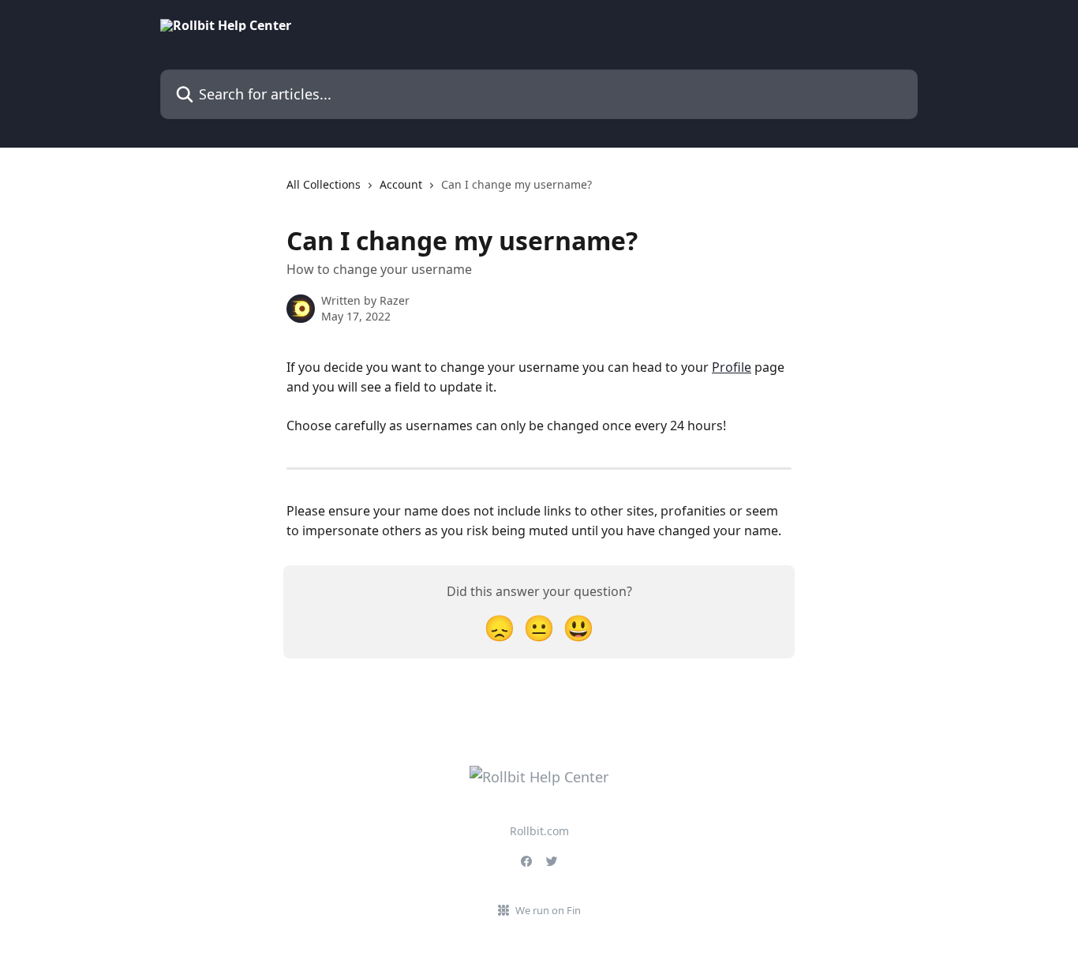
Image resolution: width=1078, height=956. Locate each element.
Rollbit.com (539, 830)
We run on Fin (548, 910)
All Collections (323, 184)
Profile (731, 367)
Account (401, 184)
